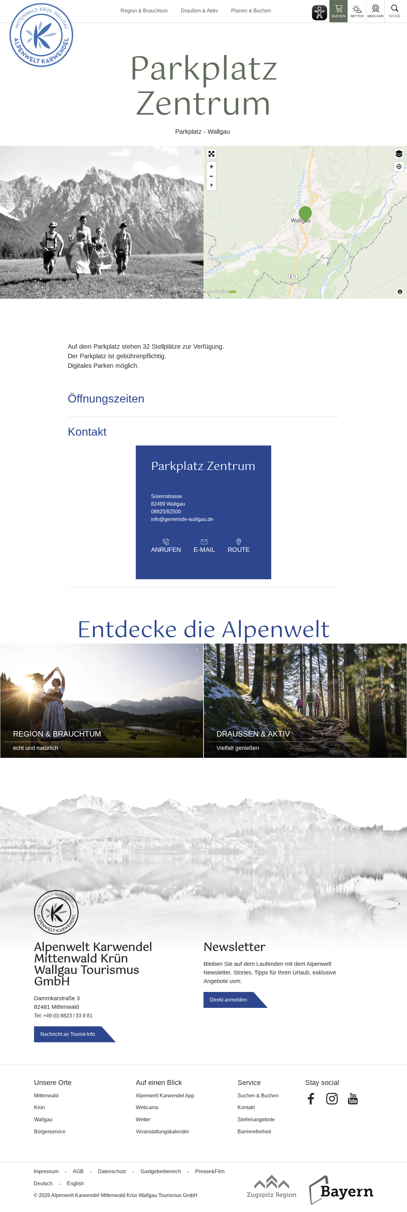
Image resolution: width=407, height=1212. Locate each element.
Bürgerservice (50, 1131)
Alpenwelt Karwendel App (165, 1095)
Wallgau (43, 1119)
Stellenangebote (256, 1119)
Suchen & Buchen (258, 1095)
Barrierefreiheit (254, 1131)
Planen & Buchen (251, 10)
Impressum (46, 1171)
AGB (78, 1171)
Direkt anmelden (228, 999)
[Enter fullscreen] (211, 154)
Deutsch (43, 1183)
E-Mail (204, 549)
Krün (39, 1107)
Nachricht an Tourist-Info (67, 1034)
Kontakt (246, 1107)
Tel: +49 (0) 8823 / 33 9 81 (63, 1015)
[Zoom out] (211, 176)
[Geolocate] (399, 166)
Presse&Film (209, 1171)
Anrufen (166, 549)
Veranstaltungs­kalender (162, 1131)
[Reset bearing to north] (211, 185)
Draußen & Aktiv (199, 10)
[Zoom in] (211, 166)
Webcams (375, 16)
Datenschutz (112, 1171)
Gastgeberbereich (161, 1171)
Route (239, 549)
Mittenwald (46, 1095)
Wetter (357, 16)
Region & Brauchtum (144, 10)
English (75, 1183)
